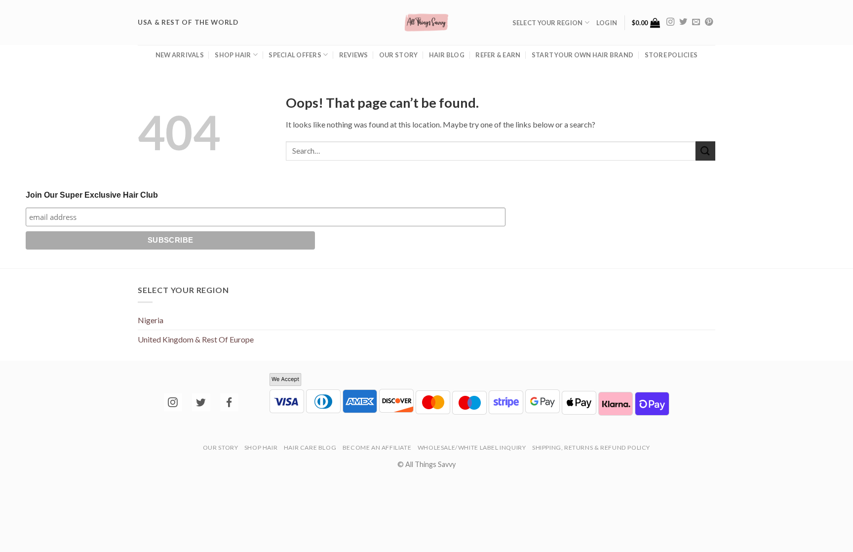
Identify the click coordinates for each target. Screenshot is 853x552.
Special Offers (295, 55)
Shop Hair (261, 447)
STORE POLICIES (671, 55)
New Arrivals (179, 55)
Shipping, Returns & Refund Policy (591, 447)
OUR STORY (398, 55)
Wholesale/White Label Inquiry (472, 447)
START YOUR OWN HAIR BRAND (582, 55)
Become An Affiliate (377, 447)
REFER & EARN (497, 55)
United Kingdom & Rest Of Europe (196, 339)
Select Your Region (547, 23)
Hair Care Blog (310, 447)
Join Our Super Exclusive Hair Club (92, 195)
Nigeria (150, 320)
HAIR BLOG (447, 55)
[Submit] (705, 151)
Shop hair (233, 55)
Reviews (353, 55)
